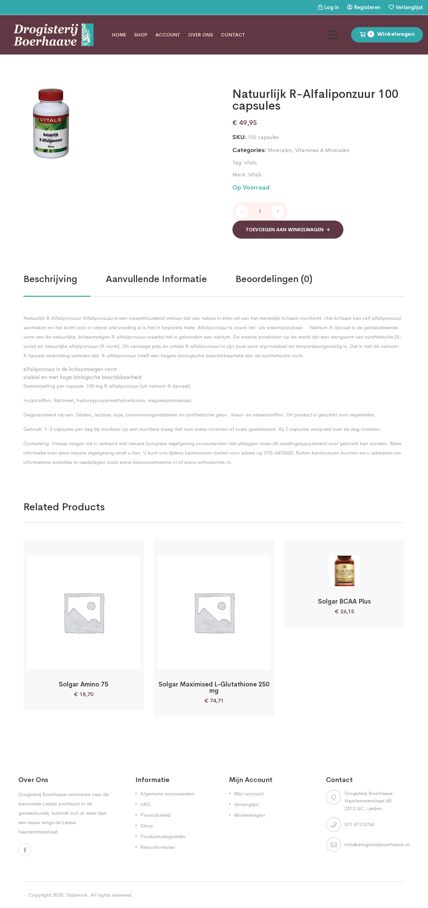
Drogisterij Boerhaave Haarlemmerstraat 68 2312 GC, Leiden (368, 800)
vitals (250, 162)
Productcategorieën (162, 836)
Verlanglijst (409, 7)
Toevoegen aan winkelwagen (285, 230)
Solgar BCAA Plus (344, 602)
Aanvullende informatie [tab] (156, 279)
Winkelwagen (249, 815)
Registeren (367, 7)
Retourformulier (157, 847)
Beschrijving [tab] (50, 279)
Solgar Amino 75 (83, 684)
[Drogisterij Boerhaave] (53, 34)
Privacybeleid (155, 815)
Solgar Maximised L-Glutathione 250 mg (214, 687)
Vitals (254, 174)
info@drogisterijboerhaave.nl (377, 844)
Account (167, 35)
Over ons (200, 35)
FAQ (145, 804)
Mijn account (248, 793)
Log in (331, 7)
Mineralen (280, 150)
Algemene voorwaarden (167, 793)
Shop (140, 35)
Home (119, 35)
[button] (66, 661)
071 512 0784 (359, 824)
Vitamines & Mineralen (322, 150)
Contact (233, 35)
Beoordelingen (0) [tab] (274, 279)
